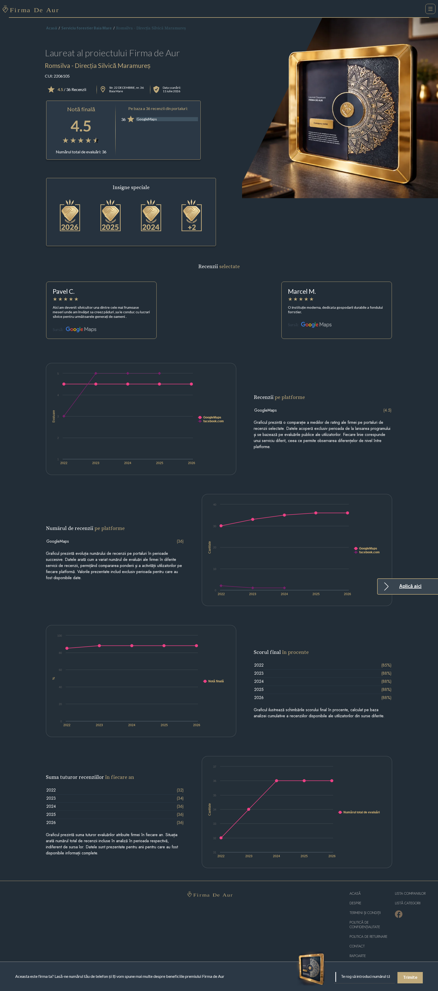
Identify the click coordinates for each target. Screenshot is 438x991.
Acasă (51, 28)
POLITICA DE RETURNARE (368, 936)
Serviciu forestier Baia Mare (86, 28)
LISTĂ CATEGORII (408, 903)
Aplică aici (410, 586)
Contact (357, 946)
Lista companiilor (410, 893)
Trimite (410, 978)
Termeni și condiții (365, 912)
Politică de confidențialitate (365, 924)
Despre (355, 903)
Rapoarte (358, 955)
